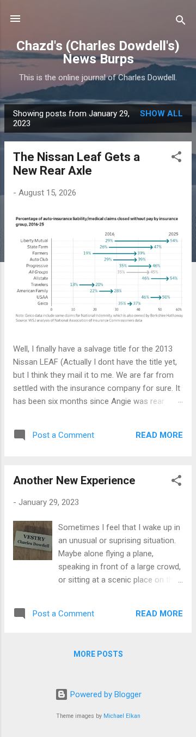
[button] (176, 158)
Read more (159, 435)
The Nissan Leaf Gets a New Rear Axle (76, 163)
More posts (98, 654)
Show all (161, 113)
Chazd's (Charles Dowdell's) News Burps (98, 52)
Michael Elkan (121, 716)
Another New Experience (74, 480)
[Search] (180, 22)
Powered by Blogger (105, 694)
